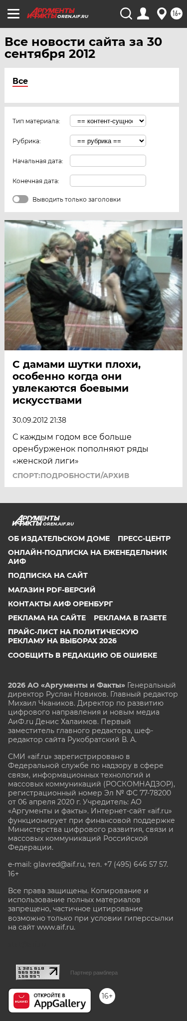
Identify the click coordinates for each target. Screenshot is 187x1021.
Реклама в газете (130, 617)
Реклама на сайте (47, 617)
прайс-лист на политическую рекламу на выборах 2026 (73, 636)
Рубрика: (26, 141)
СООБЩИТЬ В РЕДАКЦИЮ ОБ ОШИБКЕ (82, 655)
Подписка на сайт (48, 575)
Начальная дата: (37, 161)
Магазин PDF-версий (52, 589)
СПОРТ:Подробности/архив (70, 475)
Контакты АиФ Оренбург (60, 603)
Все (20, 81)
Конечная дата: (35, 181)
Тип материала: (36, 121)
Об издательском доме (59, 538)
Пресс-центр (144, 538)
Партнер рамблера (94, 973)
